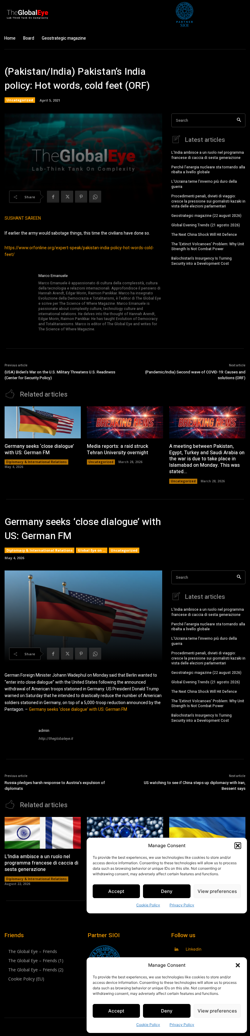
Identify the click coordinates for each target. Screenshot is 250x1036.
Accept (116, 1011)
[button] (238, 965)
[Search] (238, 120)
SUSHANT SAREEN (23, 218)
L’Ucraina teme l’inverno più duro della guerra (204, 184)
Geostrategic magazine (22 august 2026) (206, 215)
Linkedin (194, 949)
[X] (67, 197)
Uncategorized (19, 100)
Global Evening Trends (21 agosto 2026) (205, 225)
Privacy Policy (182, 1024)
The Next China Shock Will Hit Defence (204, 234)
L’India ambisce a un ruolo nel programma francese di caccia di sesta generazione (207, 155)
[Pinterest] (81, 197)
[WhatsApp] (95, 197)
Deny (167, 1011)
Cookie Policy (148, 1024)
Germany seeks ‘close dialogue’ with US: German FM (39, 449)
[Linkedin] (176, 949)
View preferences (217, 1011)
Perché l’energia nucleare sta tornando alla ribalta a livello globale (208, 169)
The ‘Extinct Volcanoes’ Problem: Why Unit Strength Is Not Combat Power (207, 246)
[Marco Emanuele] (19, 302)
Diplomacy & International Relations (36, 462)
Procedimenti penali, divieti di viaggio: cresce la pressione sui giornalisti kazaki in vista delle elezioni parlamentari (208, 201)
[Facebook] (53, 197)
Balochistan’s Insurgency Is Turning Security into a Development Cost (201, 261)
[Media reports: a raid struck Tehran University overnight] (125, 422)
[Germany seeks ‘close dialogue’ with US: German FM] (43, 422)
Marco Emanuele (53, 276)
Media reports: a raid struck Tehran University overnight (117, 449)
